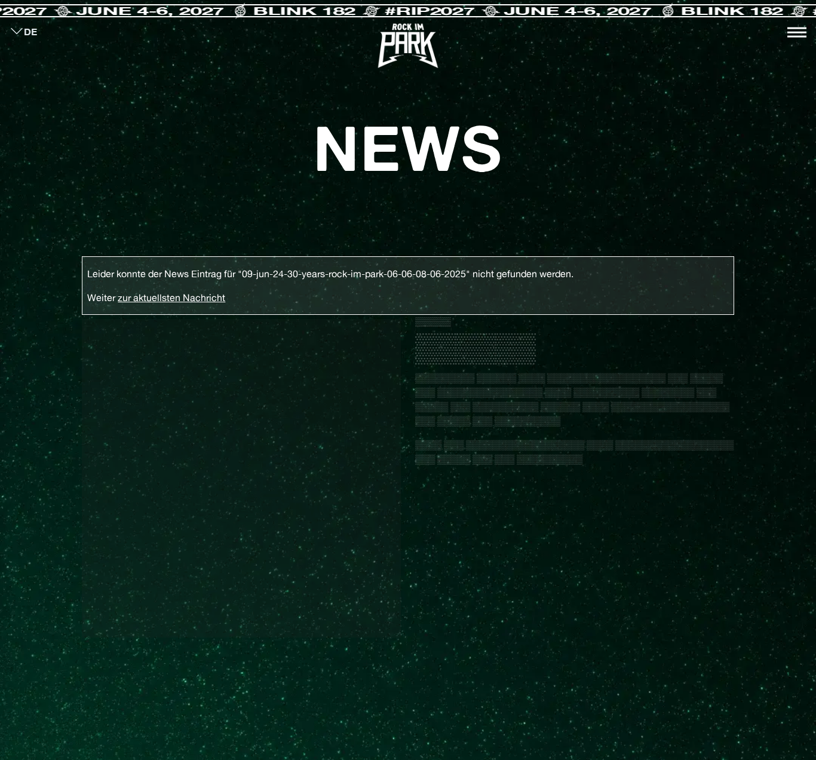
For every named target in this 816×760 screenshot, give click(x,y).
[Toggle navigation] (797, 32)
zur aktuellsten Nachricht (171, 297)
